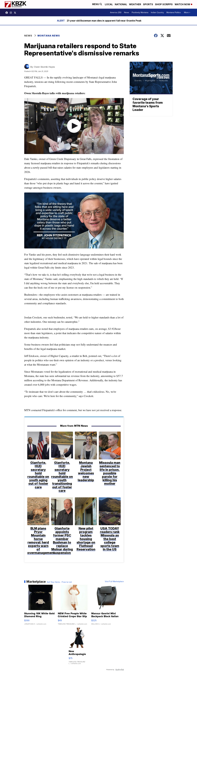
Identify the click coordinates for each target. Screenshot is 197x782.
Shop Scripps (164, 4)
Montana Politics (173, 12)
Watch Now (183, 4)
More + (187, 12)
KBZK (16, 13)
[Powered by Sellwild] (119, 670)
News (126, 12)
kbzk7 (7, 13)
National (121, 4)
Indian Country (157, 12)
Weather (135, 4)
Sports (148, 4)
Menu (96, 4)
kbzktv (11, 13)
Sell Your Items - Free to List (59, 582)
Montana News (48, 35)
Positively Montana (140, 12)
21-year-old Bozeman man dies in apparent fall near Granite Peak (104, 20)
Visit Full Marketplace (114, 582)
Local (109, 4)
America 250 (115, 12)
